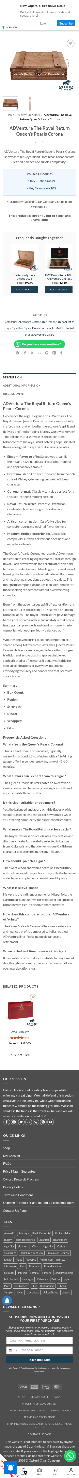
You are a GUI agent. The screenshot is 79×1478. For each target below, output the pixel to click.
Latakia (34, 1272)
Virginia (66, 1292)
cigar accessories (25, 1239)
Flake (19, 1259)
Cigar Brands (47, 321)
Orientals (42, 1279)
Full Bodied (46, 1259)
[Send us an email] (28, 1122)
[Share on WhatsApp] (17, 353)
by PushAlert (12, 27)
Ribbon (62, 1286)
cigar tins (48, 1246)
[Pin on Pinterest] (47, 353)
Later (43, 23)
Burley (8, 1239)
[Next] (69, 65)
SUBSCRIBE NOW (39, 1360)
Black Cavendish (41, 1233)
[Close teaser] (25, 1473)
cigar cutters (60, 1239)
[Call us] (36, 1122)
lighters (46, 1272)
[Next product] (36, 142)
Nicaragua (27, 1279)
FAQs (7, 1163)
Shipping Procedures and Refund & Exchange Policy (38, 1202)
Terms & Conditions (21, 1368)
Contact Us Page (15, 1210)
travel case (33, 1292)
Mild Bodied (11, 1279)
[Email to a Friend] (39, 353)
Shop (6, 1148)
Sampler (9, 1292)
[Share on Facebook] (24, 353)
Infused (22, 1272)
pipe (66, 1279)
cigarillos (9, 1246)
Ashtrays (23, 1233)
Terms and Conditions (18, 1195)
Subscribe (66, 23)
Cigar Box (17, 328)
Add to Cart (24, 289)
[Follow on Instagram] (14, 1122)
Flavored (31, 1259)
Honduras (35, 1266)
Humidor (9, 1272)
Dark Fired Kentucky (31, 1253)
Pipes (7, 1286)
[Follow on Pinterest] (43, 1122)
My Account (11, 1156)
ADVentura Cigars (29, 114)
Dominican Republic (43, 328)
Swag (20, 1292)
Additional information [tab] (22, 385)
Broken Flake (62, 1233)
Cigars (27, 328)
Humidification (52, 1266)
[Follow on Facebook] (6, 1122)
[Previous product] (43, 142)
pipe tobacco (21, 1286)
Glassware (10, 1266)
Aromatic (9, 1233)
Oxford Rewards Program (21, 1179)
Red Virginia (47, 1286)
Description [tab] (12, 377)
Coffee (61, 1246)
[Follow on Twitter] (21, 1122)
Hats (23, 1266)
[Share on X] (32, 353)
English (8, 1259)
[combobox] (12, 1350)
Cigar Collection (65, 321)
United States (50, 1292)
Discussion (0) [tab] (13, 393)
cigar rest (23, 1246)
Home (10, 114)
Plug (34, 1286)
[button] (70, 1456)
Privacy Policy (13, 1187)
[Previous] (9, 65)
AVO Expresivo (20, 1031)
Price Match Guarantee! (19, 1171)
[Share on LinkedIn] (54, 353)
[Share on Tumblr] (61, 353)
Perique (55, 1279)
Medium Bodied (65, 328)
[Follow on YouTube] (50, 1122)
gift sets (60, 1259)
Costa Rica (10, 1253)
